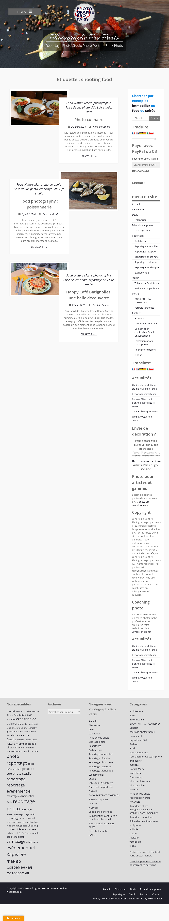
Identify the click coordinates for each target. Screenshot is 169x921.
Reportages (138, 235)
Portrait (136, 293)
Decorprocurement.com (147, 461)
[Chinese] (155, 134)
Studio (135, 277)
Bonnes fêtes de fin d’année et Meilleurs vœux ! (143, 403)
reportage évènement (21, 818)
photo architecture (140, 781)
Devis (135, 214)
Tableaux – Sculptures (147, 283)
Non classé (136, 773)
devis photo (21, 711)
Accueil (136, 204)
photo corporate (26, 747)
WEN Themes (155, 898)
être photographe (146, 349)
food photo (12, 727)
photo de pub (31, 751)
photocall (12, 747)
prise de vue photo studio (20, 771)
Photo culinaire (88, 119)
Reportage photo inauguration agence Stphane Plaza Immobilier (144, 809)
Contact (136, 313)
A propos (139, 318)
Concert (134, 727)
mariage (134, 764)
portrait (134, 789)
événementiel (21, 847)
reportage (45, 189)
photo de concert (15, 751)
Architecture (141, 241)
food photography (27, 727)
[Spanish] (144, 134)
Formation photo (139, 752)
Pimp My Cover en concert (142, 418)
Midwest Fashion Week (27, 740)
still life (11, 836)
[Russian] (151, 134)
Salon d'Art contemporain (144, 821)
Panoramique (137, 777)
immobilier (141, 105)
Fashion (134, 744)
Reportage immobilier (147, 246)
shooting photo (19, 825)
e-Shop (138, 355)
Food (69, 103)
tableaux (20, 836)
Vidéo (89, 112)
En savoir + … (89, 155)
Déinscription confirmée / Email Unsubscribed (144, 332)
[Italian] (148, 134)
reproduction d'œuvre (17, 822)
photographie (102, 103)
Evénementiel (142, 272)
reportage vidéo (27, 814)
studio (107, 107)
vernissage (16, 841)
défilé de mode (33, 711)
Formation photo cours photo (146, 756)
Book (132, 715)
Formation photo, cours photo (144, 342)
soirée (150, 110)
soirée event (21, 829)
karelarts (12, 735)
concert (11, 711)
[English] (137, 134)
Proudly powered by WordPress (109, 898)
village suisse (32, 841)
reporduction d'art (140, 797)
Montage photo (143, 230)
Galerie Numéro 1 (29, 731)
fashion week (27, 724)
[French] (133, 134)
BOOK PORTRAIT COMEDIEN (144, 300)
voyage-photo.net (141, 631)
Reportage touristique (147, 267)
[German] (141, 134)
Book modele (137, 719)
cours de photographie (142, 731)
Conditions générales (146, 323)
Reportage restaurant (146, 262)
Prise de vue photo (78, 107)
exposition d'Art (138, 740)
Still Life (96, 107)
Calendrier (140, 219)
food (136, 110)
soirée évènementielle (26, 833)
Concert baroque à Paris (145, 411)
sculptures (135, 825)
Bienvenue (138, 209)
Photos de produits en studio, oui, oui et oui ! (144, 387)
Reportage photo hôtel (147, 256)
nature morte (15, 743)
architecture (136, 711)
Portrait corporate (144, 307)
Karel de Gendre (101, 126)
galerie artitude (14, 731)
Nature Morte (83, 103)
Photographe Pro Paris (84, 37)
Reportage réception (146, 251)
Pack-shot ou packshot (147, 288)
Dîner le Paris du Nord (16, 715)
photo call (30, 743)
